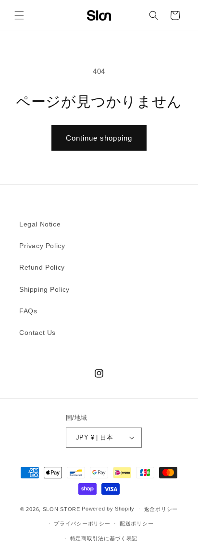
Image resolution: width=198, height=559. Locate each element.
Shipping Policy (44, 289)
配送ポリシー (136, 523)
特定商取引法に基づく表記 (103, 538)
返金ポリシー (161, 509)
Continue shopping (99, 138)
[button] (19, 15)
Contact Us (37, 332)
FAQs (28, 311)
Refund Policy (42, 267)
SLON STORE (61, 508)
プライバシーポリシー (82, 523)
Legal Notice (40, 224)
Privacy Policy (42, 246)
